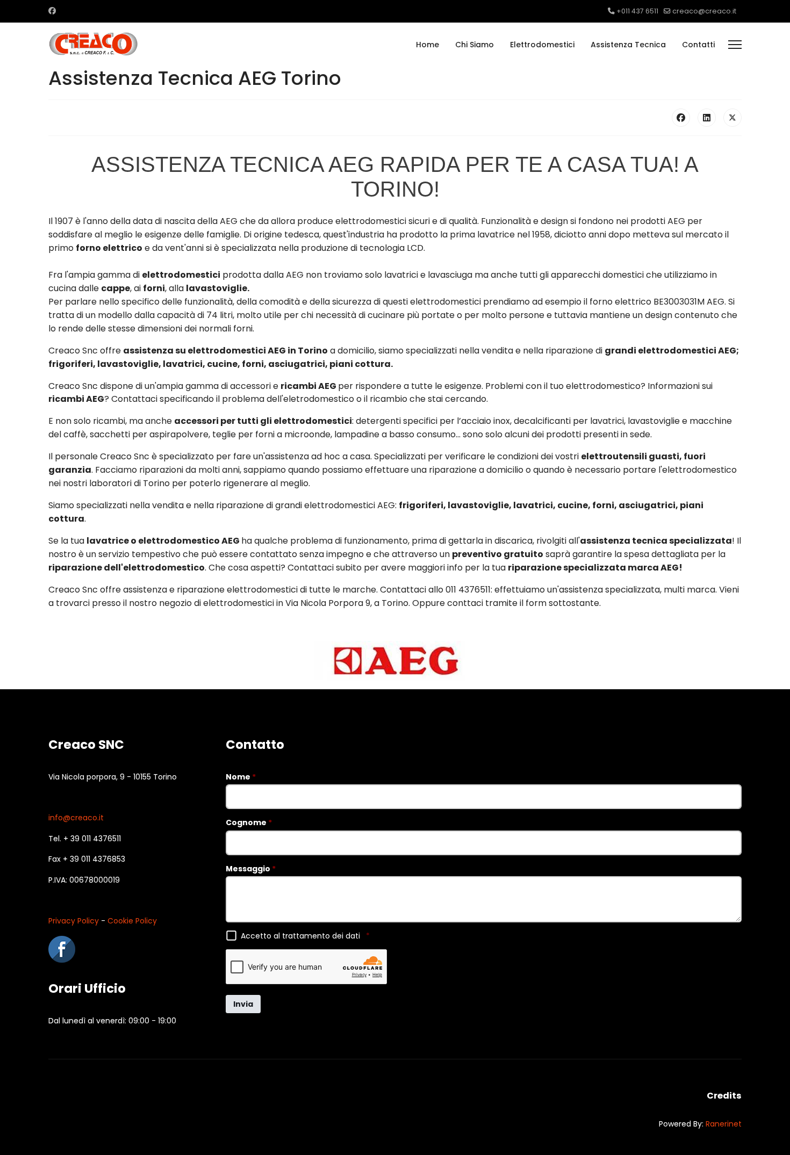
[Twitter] (732, 118)
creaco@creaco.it (704, 11)
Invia (243, 1004)
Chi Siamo (474, 44)
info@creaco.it (76, 817)
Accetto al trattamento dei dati (305, 935)
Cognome (249, 822)
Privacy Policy (73, 920)
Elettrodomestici (542, 44)
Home (427, 44)
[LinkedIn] (707, 118)
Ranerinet (724, 1123)
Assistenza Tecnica (628, 44)
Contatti (698, 44)
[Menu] (735, 44)
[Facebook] (52, 10)
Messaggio (251, 868)
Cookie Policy (132, 920)
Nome (241, 776)
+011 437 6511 (637, 11)
